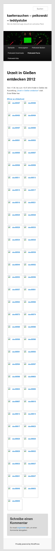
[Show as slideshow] (15, 99)
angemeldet (21, 527)
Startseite (11, 47)
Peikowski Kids (13, 58)
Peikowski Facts (34, 53)
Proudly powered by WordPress (27, 544)
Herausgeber (23, 47)
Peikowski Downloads (16, 53)
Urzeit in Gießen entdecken (27, 90)
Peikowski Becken (38, 47)
